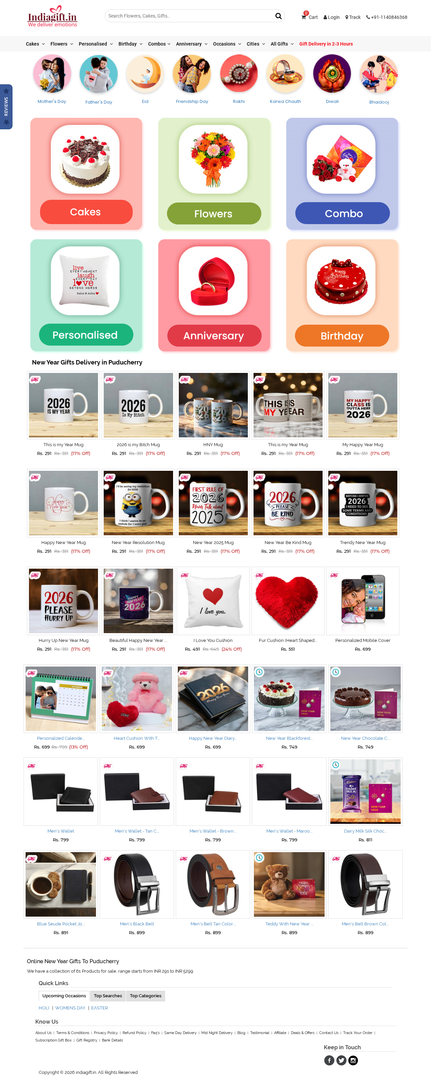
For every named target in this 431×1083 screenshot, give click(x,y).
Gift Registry (86, 1040)
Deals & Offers (302, 1033)
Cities (253, 44)
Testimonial (259, 1033)
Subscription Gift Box (53, 1040)
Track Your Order (357, 1033)
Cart (311, 17)
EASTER (99, 1007)
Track (354, 17)
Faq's (155, 1033)
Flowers (59, 44)
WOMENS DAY (70, 1007)
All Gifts (280, 44)
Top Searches (108, 995)
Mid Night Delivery (217, 1033)
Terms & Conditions (72, 1033)
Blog (241, 1033)
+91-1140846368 (388, 17)
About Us (43, 1033)
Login (333, 17)
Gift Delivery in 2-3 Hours (326, 44)
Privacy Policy (106, 1033)
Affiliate (280, 1033)
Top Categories (145, 995)
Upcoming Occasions (64, 995)
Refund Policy (134, 1033)
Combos (157, 44)
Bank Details (112, 1040)
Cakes (33, 44)
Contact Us (328, 1033)
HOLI (44, 1007)
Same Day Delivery (180, 1033)
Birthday (128, 44)
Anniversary (189, 44)
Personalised (93, 44)
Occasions (224, 44)
